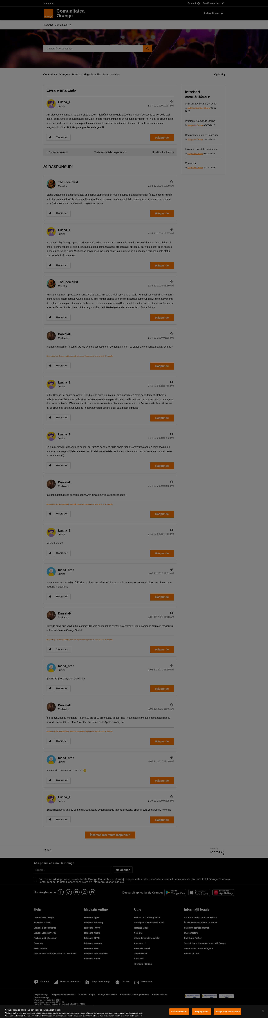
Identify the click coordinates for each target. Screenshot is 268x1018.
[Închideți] (263, 1011)
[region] (134, 1011)
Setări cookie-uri (179, 1011)
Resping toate (201, 1011)
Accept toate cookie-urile (227, 1011)
